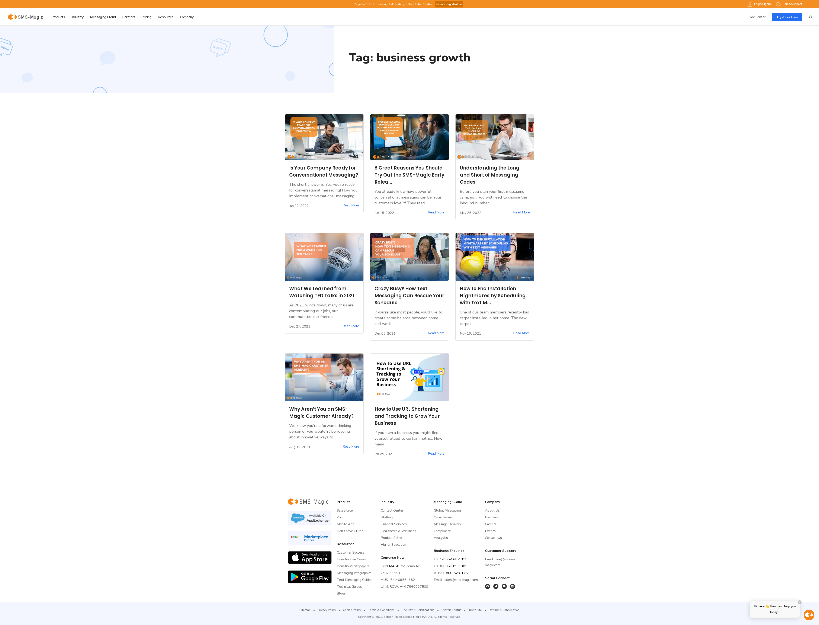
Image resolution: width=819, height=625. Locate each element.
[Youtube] (504, 586)
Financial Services (394, 524)
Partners (128, 17)
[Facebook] (487, 586)
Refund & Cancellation (504, 610)
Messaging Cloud (103, 17)
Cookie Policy (352, 610)
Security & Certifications (418, 610)
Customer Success (350, 552)
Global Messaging (447, 510)
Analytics (441, 537)
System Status (451, 610)
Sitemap (305, 610)
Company (187, 17)
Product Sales (391, 537)
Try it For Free (787, 17)
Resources (166, 17)
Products (58, 17)
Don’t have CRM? (350, 531)
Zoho (340, 517)
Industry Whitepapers (353, 566)
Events (490, 531)
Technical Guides (349, 586)
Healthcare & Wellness (398, 531)
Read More (351, 205)
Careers (491, 524)
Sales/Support (792, 4)
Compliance (442, 531)
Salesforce (345, 510)
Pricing (146, 17)
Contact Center (392, 510)
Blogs (341, 593)
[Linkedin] (512, 586)
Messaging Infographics (354, 573)
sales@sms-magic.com (461, 579)
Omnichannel (443, 517)
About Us (492, 510)
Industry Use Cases (351, 559)
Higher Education (393, 544)
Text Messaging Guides (354, 579)
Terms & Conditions (381, 610)
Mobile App (345, 524)
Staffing (387, 517)
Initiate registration (449, 4)
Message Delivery (447, 524)
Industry (77, 17)
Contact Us (493, 537)
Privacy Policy (327, 610)
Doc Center (757, 17)
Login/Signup (762, 4)
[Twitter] (495, 586)
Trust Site (475, 610)
